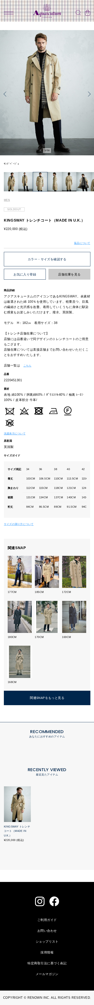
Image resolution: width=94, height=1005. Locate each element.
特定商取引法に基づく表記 (47, 963)
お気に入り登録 (24, 274)
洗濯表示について (15, 433)
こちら (27, 365)
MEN (7, 199)
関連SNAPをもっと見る (47, 698)
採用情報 (47, 952)
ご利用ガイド (47, 920)
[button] (6, 94)
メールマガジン (47, 974)
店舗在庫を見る (69, 274)
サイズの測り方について (19, 524)
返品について (82, 243)
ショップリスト (47, 941)
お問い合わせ (47, 931)
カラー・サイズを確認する (47, 259)
